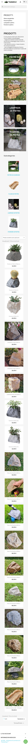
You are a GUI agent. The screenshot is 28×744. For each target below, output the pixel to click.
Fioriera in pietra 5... (14, 290)
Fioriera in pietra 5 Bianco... (14, 264)
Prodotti (8, 15)
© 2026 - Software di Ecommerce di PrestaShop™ (10, 741)
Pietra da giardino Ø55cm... (14, 655)
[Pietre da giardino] (13, 166)
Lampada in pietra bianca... (14, 342)
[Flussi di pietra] (13, 185)
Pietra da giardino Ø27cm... (14, 473)
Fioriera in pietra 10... (14, 316)
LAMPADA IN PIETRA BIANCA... (14, 394)
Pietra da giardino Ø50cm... (14, 629)
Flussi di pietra (8, 20)
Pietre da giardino (9, 18)
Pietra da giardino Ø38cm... (14, 551)
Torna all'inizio (19, 723)
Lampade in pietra (9, 22)
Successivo (21, 719)
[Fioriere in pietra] (13, 223)
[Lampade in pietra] (13, 204)
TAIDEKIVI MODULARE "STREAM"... (14, 708)
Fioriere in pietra (8, 25)
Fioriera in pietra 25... (14, 420)
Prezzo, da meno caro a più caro (14, 238)
